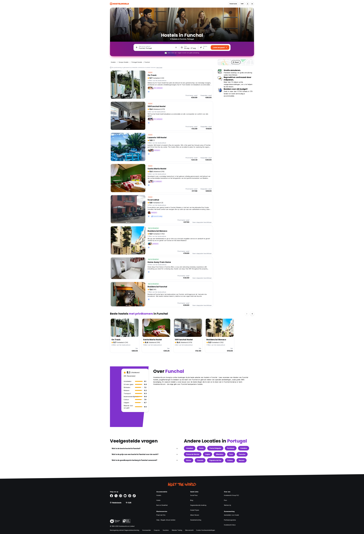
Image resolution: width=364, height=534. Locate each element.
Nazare (241, 460)
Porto (201, 448)
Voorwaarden (146, 530)
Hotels (158, 500)
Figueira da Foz (215, 460)
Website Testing (177, 530)
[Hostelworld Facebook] (111, 495)
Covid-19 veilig (157, 216)
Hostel (150, 72)
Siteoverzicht (189, 530)
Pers (225, 500)
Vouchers (166, 530)
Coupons (157, 530)
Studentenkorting (195, 520)
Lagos (207, 454)
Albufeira (219, 454)
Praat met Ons (160, 515)
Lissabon (189, 448)
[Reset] (176, 47)
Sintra (188, 460)
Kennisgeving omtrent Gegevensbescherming (124, 530)
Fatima (230, 460)
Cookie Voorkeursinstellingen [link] (205, 530)
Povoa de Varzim (192, 454)
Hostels (158, 495)
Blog (191, 500)
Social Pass (194, 495)
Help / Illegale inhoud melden (165, 520)
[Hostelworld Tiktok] (134, 495)
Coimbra (243, 448)
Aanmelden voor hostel (231, 515)
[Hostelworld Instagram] (120, 495)
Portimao (230, 448)
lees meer (159, 67)
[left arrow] (247, 314)
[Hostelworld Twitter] (116, 495)
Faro (231, 454)
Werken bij (227, 505)
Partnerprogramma (230, 520)
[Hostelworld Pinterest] (129, 495)
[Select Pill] (247, 4)
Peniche (242, 454)
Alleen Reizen (194, 515)
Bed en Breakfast (153, 228)
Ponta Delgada (215, 448)
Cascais (200, 460)
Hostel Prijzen (194, 510)
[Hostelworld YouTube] (125, 495)
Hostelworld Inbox (230, 525)
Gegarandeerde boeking (198, 505)
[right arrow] (252, 314)
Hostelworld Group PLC (231, 495)
